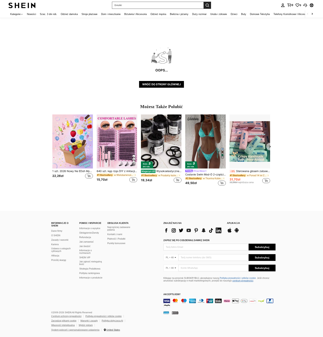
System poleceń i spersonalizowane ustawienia (75, 330)
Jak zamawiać (86, 242)
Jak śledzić (84, 246)
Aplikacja (233, 223)
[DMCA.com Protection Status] (175, 312)
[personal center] (283, 5)
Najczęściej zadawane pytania (118, 228)
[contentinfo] (219, 303)
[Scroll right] (312, 14)
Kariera (55, 244)
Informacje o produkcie (90, 277)
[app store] (229, 232)
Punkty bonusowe (116, 243)
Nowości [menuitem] (31, 14)
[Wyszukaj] (207, 5)
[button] (305, 5)
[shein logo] (22, 5)
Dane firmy (56, 231)
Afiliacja (55, 255)
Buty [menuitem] (243, 14)
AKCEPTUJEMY (172, 294)
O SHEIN (55, 235)
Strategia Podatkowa (89, 268)
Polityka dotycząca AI (112, 320)
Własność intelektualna (63, 325)
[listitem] (72, 150)
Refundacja (85, 237)
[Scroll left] (307, 14)
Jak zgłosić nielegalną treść (90, 263)
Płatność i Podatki (116, 239)
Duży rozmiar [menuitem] (199, 14)
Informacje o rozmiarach (85, 251)
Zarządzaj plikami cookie (63, 320)
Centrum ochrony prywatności (66, 316)
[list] (193, 230)
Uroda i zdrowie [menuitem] (218, 14)
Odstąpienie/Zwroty (89, 233)
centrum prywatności (242, 280)
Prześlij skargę (58, 260)
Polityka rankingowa (89, 273)
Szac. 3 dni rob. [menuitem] (48, 14)
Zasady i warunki (59, 240)
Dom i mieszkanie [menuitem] (111, 14)
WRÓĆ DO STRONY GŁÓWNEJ (161, 84)
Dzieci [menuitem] (234, 14)
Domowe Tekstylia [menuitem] (260, 14)
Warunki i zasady (89, 320)
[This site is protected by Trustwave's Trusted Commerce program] (166, 312)
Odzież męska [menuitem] (158, 14)
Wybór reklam (86, 325)
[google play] (236, 232)
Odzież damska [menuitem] (69, 14)
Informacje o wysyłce (89, 228)
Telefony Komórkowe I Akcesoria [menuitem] (291, 14)
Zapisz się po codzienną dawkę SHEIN (186, 240)
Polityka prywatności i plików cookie (238, 278)
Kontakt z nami (114, 234)
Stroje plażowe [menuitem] (89, 14)
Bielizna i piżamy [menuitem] (179, 14)
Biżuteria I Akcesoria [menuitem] (135, 14)
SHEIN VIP (84, 257)
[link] (290, 5)
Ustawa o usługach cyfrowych (61, 249)
